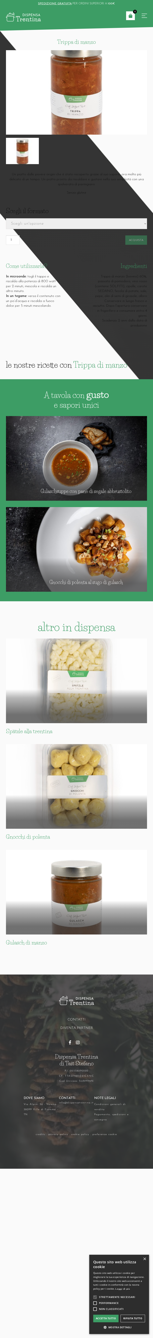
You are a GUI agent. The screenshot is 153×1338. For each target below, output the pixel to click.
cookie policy (80, 1134)
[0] (130, 16)
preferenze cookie (104, 1134)
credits (40, 1134)
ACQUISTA (136, 240)
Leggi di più (122, 1289)
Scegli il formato (27, 211)
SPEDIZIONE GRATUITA (55, 3)
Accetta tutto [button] (106, 1318)
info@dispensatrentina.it (76, 1102)
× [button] (144, 1259)
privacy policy (58, 1134)
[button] (119, 1327)
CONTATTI (76, 1019)
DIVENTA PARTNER (76, 1028)
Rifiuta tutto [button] (132, 1318)
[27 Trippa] (76, 92)
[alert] (119, 1294)
